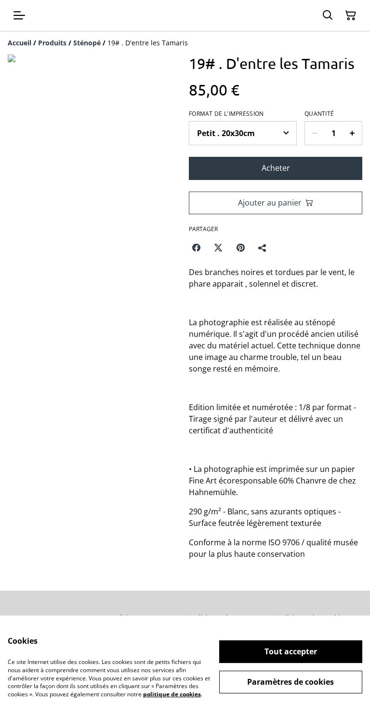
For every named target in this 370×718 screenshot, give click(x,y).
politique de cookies (172, 694)
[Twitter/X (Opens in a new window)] (218, 247)
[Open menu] (19, 15)
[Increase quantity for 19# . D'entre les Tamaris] (352, 133)
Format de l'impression (226, 113)
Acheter (276, 168)
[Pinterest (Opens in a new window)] (240, 247)
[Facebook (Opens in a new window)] (196, 247)
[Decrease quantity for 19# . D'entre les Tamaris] (314, 133)
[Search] (327, 15)
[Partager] (262, 247)
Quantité (319, 113)
